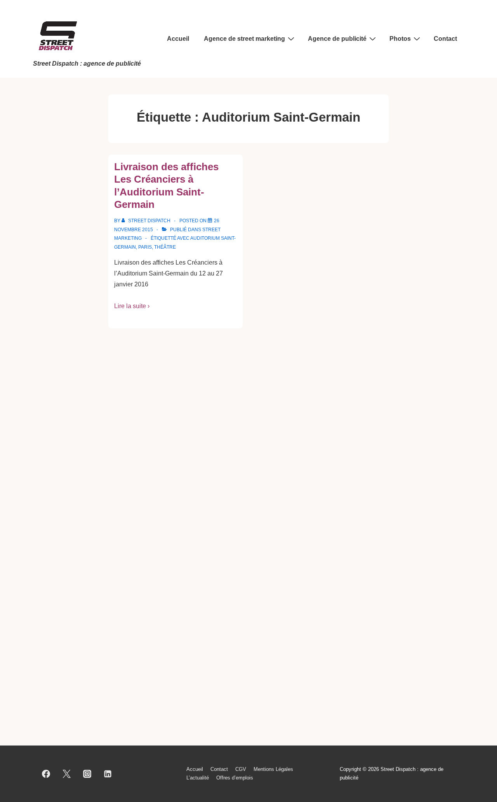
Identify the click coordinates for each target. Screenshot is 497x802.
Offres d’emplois (234, 778)
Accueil (178, 38)
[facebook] (46, 773)
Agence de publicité (337, 38)
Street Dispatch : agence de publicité (87, 63)
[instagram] (87, 773)
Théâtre (165, 247)
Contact (445, 38)
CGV (240, 769)
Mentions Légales (273, 769)
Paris (145, 247)
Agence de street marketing (244, 38)
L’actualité (197, 778)
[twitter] (66, 773)
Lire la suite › (131, 306)
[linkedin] (107, 773)
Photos (400, 38)
